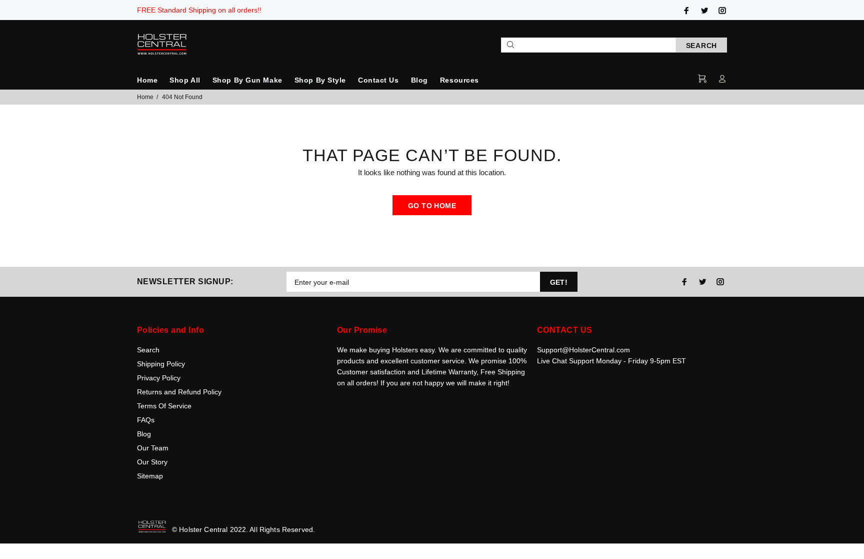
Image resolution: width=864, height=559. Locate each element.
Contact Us (378, 80)
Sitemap (150, 476)
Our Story (152, 462)
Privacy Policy (158, 378)
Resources (459, 80)
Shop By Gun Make (247, 80)
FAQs (145, 420)
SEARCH (701, 46)
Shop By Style (320, 80)
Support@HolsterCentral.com (583, 350)
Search (148, 350)
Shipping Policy (161, 364)
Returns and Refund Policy (179, 392)
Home (147, 80)
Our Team (152, 448)
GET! (559, 282)
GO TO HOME (432, 206)
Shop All (185, 80)
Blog (419, 80)
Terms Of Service (164, 406)
